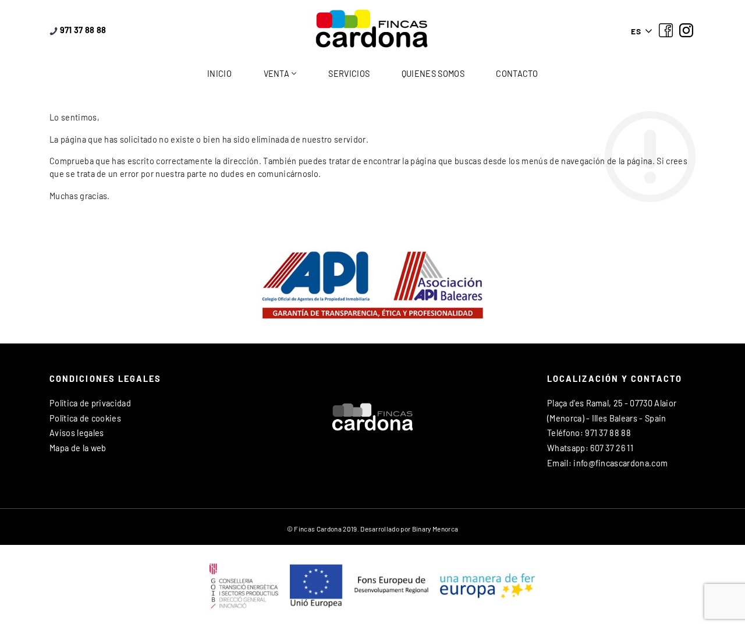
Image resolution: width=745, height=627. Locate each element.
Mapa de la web (77, 448)
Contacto (517, 74)
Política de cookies (85, 418)
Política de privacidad (90, 403)
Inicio (219, 74)
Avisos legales (76, 433)
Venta (277, 74)
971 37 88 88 (82, 30)
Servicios (349, 74)
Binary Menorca (435, 529)
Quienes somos (433, 74)
